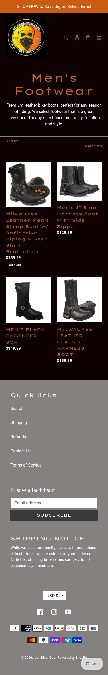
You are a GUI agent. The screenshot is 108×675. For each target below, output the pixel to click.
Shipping (18, 422)
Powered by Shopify (72, 658)
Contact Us (20, 450)
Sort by (12, 141)
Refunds (18, 436)
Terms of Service (25, 465)
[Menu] (99, 37)
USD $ (52, 595)
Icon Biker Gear (45, 658)
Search (16, 408)
